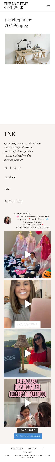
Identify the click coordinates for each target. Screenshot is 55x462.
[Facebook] (10, 168)
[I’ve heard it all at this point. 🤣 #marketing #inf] (27, 304)
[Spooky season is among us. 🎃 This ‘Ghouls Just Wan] (27, 254)
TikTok (27, 452)
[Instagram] (6, 168)
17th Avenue (27, 458)
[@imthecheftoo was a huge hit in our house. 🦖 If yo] (27, 403)
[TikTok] (20, 168)
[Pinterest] (15, 168)
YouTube (33, 448)
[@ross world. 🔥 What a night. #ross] (27, 353)
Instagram (17, 448)
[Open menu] (48, 6)
